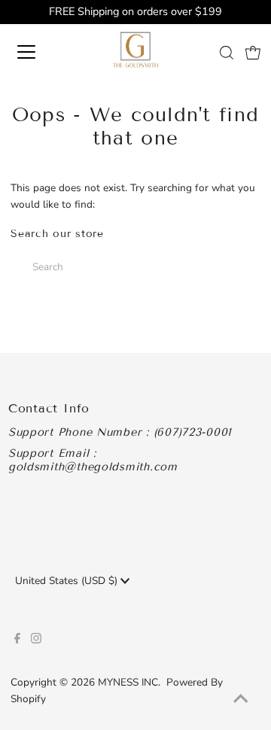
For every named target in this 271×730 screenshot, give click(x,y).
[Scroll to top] (241, 700)
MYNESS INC (128, 682)
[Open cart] (252, 52)
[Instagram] (36, 640)
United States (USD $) (67, 580)
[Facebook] (17, 640)
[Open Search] (226, 52)
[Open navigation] (37, 52)
